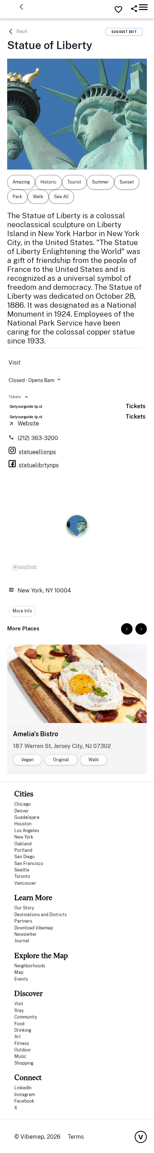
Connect (28, 1077)
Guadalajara (26, 817)
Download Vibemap (33, 927)
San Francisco (28, 863)
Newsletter (25, 934)
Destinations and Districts (40, 914)
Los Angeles (26, 830)
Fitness (21, 1043)
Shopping (23, 1063)
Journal (21, 940)
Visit (18, 1003)
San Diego (24, 856)
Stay (19, 1010)
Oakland (23, 843)
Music (20, 1056)
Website (28, 423)
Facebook (24, 1101)
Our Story (24, 907)
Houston (23, 823)
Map (18, 972)
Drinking (22, 1030)
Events (21, 979)
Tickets (135, 406)
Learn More (33, 897)
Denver (21, 811)
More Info (22, 611)
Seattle (21, 870)
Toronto (22, 876)
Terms (76, 1136)
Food (19, 1023)
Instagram (24, 1094)
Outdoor (22, 1049)
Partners (23, 921)
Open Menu (143, 7)
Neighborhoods (29, 965)
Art (17, 1036)
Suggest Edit (124, 32)
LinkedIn (23, 1087)
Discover (28, 993)
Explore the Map (41, 955)
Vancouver (25, 883)
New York (23, 837)
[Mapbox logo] (24, 567)
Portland (23, 850)
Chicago (22, 804)
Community (25, 1017)
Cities (23, 793)
